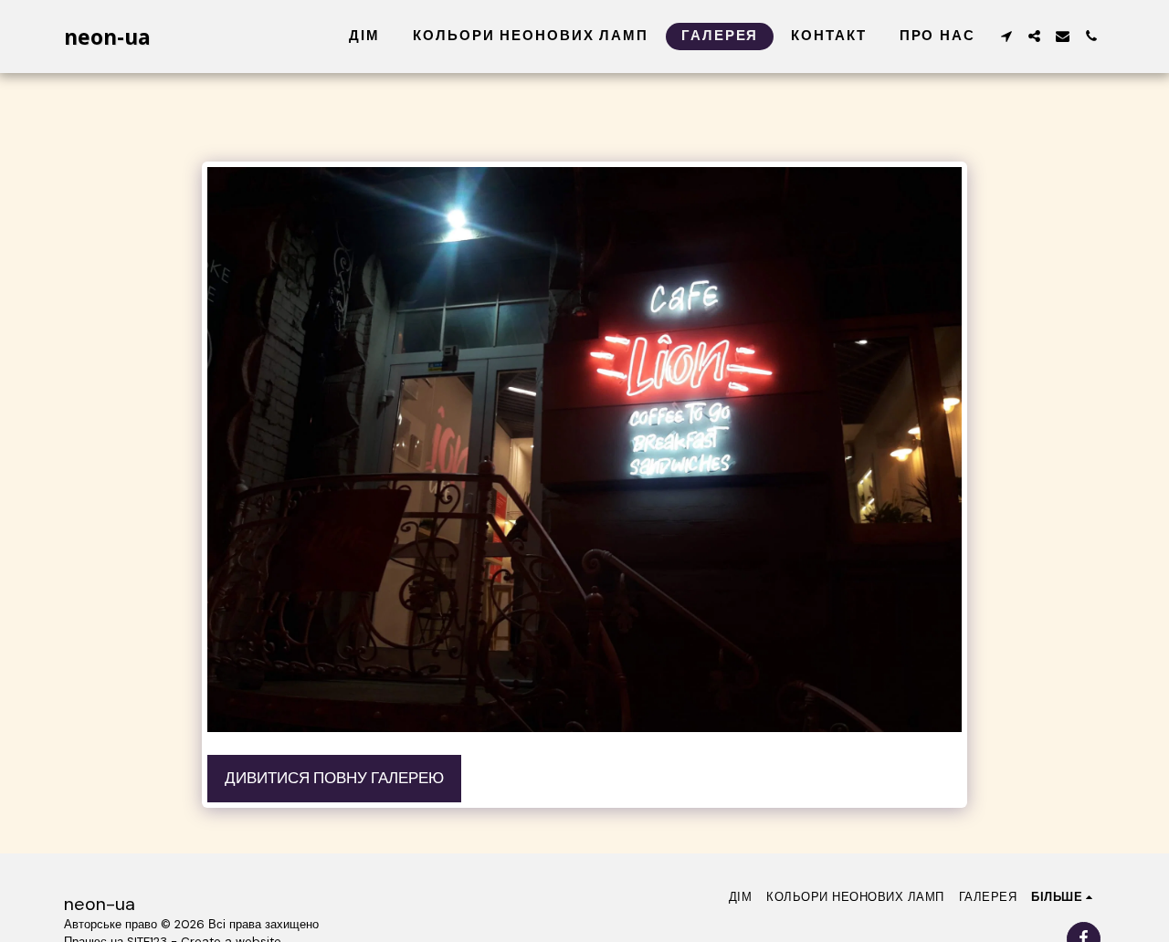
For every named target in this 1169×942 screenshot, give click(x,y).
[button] (1006, 36)
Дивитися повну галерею (334, 778)
